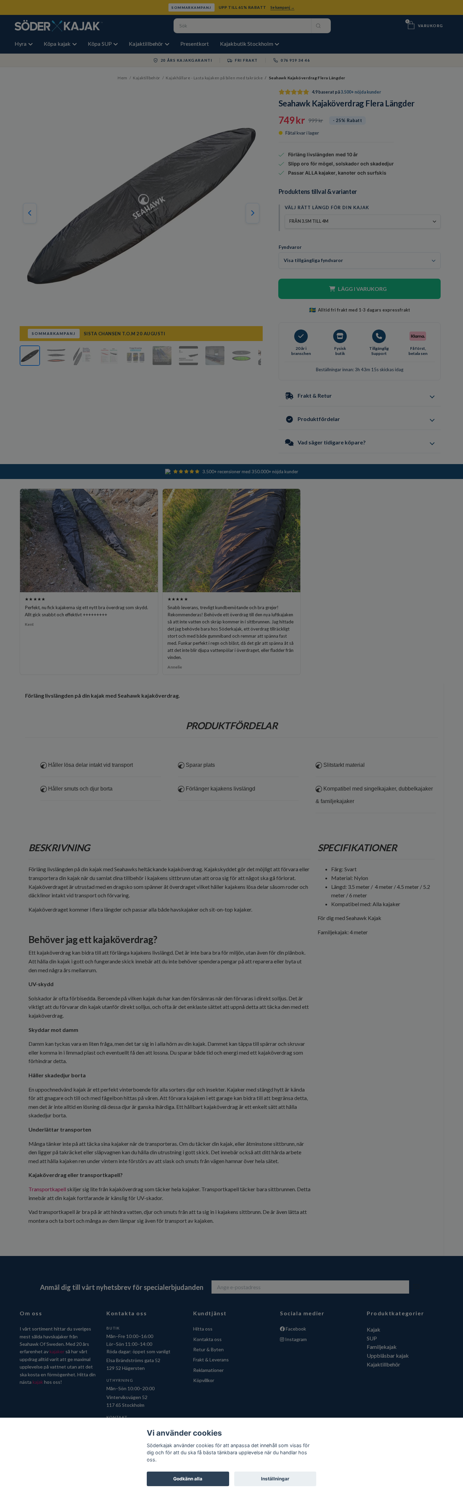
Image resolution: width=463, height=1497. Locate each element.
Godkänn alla (187, 1478)
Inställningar (275, 1478)
